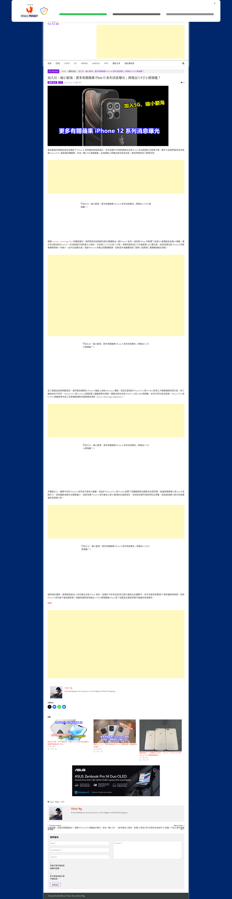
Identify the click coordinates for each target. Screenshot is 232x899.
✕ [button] (215, 3)
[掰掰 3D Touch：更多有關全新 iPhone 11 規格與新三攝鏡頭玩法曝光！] (115, 731)
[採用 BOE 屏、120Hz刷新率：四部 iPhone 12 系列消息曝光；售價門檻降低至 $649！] (69, 730)
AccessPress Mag (78, 896)
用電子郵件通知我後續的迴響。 (57, 866)
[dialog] (116, 11)
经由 (50, 603)
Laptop (67, 63)
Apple (57, 802)
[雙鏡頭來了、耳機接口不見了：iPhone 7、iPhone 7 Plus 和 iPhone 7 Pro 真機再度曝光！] (161, 735)
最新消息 (72, 71)
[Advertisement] (140, 42)
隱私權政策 (129, 63)
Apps (106, 63)
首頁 (49, 63)
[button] (83, 14)
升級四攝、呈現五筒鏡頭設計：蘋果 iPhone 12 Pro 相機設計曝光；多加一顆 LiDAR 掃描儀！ (81, 828)
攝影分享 (116, 63)
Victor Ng (69, 82)
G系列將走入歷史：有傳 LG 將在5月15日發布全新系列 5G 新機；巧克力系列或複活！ (150, 828)
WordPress (61, 896)
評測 (58, 63)
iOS (75, 63)
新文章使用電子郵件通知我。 (57, 877)
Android (84, 63)
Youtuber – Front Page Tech (62, 241)
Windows (96, 63)
